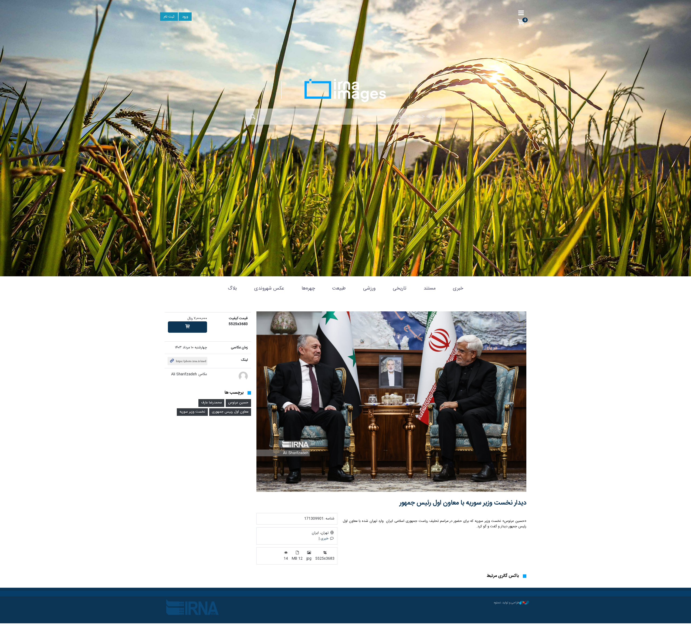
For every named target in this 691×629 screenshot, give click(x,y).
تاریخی (399, 288)
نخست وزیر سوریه (192, 412)
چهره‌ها (308, 288)
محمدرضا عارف (211, 403)
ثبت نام (169, 17)
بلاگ (232, 288)
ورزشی (369, 288)
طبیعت (339, 288)
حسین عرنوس (238, 403)
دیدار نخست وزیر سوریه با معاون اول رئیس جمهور (462, 503)
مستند (430, 288)
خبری (458, 288)
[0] (187, 327)
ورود (185, 17)
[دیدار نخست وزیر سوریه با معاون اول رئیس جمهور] (391, 401)
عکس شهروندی (269, 288)
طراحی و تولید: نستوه (506, 602)
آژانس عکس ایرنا (345, 90)
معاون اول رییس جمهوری (230, 412)
